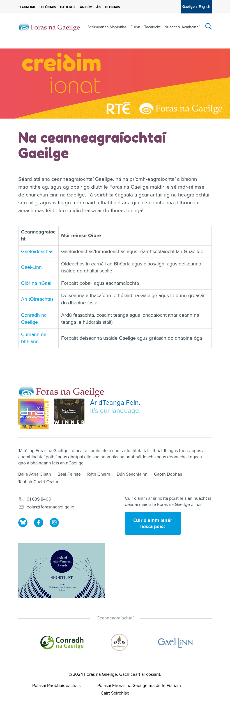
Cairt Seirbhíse (115, 693)
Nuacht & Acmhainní (181, 27)
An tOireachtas (37, 299)
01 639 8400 (39, 499)
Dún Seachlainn (132, 474)
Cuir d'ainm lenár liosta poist (152, 523)
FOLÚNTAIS (48, 7)
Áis (98, 7)
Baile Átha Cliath (34, 474)
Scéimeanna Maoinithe (107, 27)
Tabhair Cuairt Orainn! (39, 482)
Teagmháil (27, 7)
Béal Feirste (69, 474)
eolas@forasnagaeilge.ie (50, 507)
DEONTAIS (112, 7)
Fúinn (135, 27)
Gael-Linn (31, 267)
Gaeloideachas (37, 251)
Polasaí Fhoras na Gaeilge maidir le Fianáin (139, 685)
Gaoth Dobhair (168, 474)
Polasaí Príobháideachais (56, 685)
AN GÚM (86, 7)
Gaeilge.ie (68, 7)
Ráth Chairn (98, 474)
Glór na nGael (36, 283)
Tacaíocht (152, 27)
